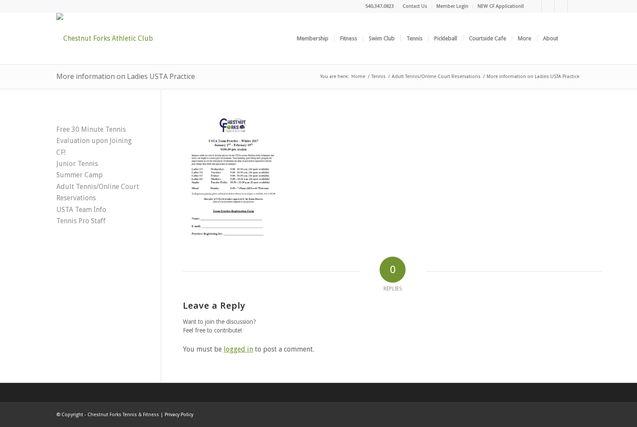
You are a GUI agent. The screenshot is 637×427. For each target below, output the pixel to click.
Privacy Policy (179, 414)
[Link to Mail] (574, 6)
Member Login (452, 6)
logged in (238, 349)
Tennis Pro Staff (81, 221)
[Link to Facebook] (535, 6)
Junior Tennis (77, 164)
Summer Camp (79, 175)
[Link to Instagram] (561, 6)
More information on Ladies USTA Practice (125, 76)
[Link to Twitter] (548, 6)
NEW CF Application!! (501, 6)
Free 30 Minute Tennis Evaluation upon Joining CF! (94, 140)
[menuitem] (415, 6)
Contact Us (415, 6)
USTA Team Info (81, 209)
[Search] (572, 38)
